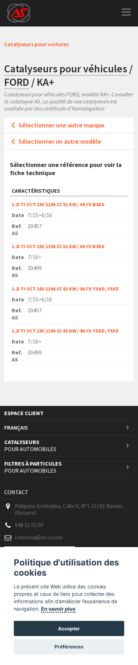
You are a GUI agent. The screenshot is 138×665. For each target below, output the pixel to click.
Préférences (69, 646)
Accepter (69, 628)
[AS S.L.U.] (18, 12)
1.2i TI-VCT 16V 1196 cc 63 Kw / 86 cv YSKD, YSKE (65, 289)
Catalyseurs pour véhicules (65, 68)
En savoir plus (58, 609)
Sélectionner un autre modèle (59, 141)
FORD (16, 82)
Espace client (24, 413)
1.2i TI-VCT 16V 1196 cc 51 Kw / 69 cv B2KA (58, 204)
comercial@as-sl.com (38, 537)
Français (16, 427)
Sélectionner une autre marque (61, 125)
